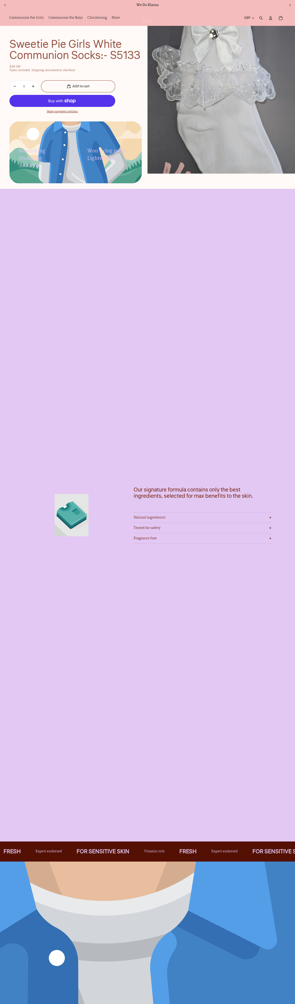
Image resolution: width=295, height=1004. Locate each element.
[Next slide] (290, 5)
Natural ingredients (149, 517)
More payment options (62, 112)
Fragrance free (145, 538)
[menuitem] (115, 18)
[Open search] (261, 18)
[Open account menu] (271, 18)
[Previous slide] (5, 5)
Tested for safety (147, 528)
